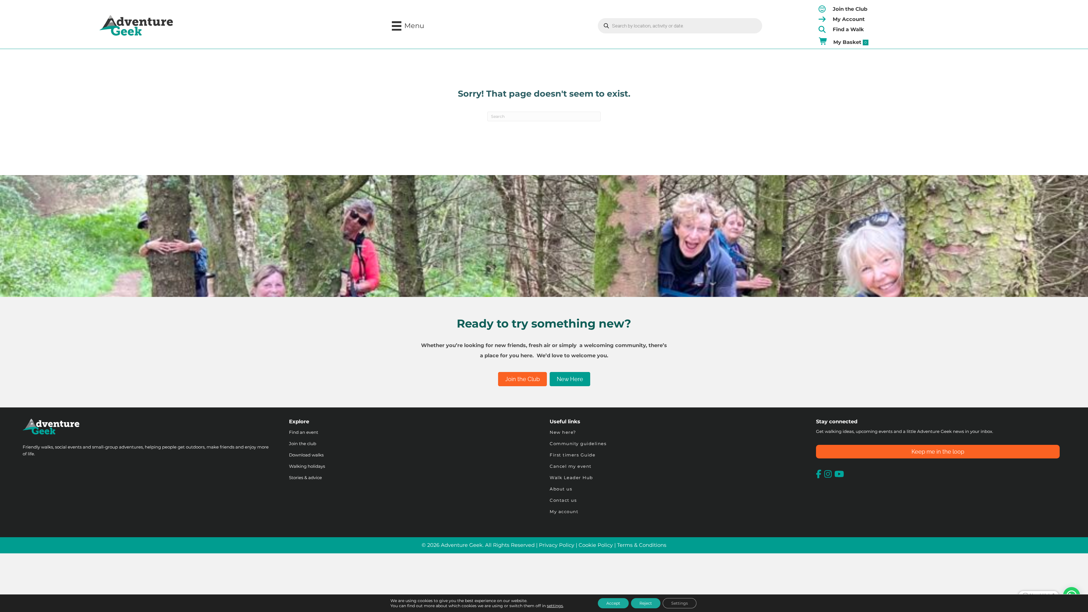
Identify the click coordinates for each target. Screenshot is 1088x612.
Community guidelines (578, 443)
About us (561, 489)
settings (555, 605)
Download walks (306, 455)
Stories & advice (305, 477)
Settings (679, 603)
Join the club (302, 443)
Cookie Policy (596, 545)
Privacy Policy (556, 545)
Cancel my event (571, 466)
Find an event (303, 432)
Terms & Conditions (641, 545)
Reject (645, 603)
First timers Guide (572, 455)
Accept (613, 603)
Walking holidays (307, 466)
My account (564, 511)
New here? (563, 432)
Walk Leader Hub (572, 477)
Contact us (563, 500)
